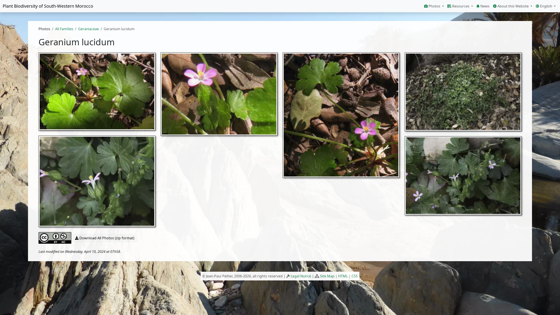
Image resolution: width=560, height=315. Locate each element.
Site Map (327, 276)
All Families (64, 28)
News (485, 6)
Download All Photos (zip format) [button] (106, 238)
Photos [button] (434, 6)
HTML (343, 276)
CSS (355, 276)
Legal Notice (301, 276)
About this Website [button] (513, 6)
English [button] (546, 6)
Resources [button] (460, 6)
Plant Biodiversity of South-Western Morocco (48, 6)
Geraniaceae (88, 28)
